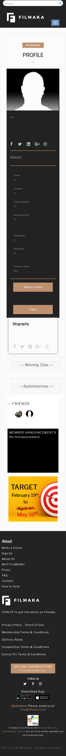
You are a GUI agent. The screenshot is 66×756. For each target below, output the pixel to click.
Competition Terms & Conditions (25, 646)
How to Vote (11, 586)
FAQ (5, 575)
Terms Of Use (34, 624)
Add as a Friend (33, 287)
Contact (8, 580)
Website (16, 157)
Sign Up (7, 553)
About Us (8, 558)
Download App (33, 691)
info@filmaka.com (33, 709)
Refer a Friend (12, 547)
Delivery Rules (12, 639)
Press (6, 569)
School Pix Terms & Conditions (24, 654)
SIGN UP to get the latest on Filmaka (28, 612)
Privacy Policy (12, 624)
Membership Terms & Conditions (25, 632)
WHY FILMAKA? (13, 564)
